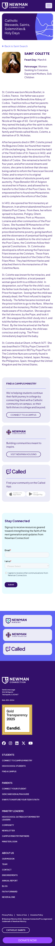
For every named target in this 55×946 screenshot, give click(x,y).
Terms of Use (21, 915)
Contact (6, 869)
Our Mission (8, 858)
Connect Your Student (14, 788)
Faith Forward (9, 891)
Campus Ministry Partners (15, 836)
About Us (8, 852)
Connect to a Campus (23, 414)
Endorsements (10, 875)
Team (4, 864)
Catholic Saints (15, 930)
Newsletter (8, 830)
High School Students (14, 766)
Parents (7, 782)
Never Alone (8, 897)
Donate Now (27, 940)
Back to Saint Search (16, 46)
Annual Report (10, 880)
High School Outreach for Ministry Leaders (21, 818)
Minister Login (9, 841)
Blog (5, 886)
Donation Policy (36, 915)
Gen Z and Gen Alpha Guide (15, 794)
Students (8, 754)
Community (8, 825)
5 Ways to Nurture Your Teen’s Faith (20, 799)
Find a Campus (9, 771)
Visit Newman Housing (24, 454)
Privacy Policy (7, 915)
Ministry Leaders (13, 810)
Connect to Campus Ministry (17, 760)
